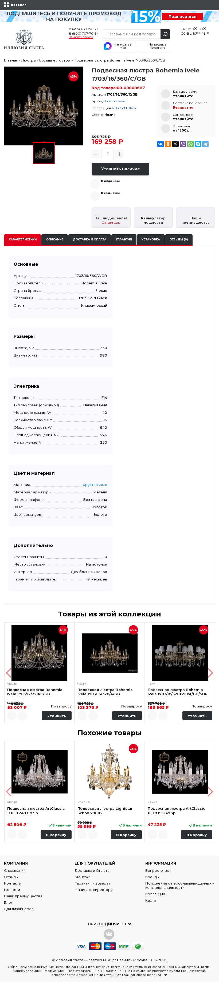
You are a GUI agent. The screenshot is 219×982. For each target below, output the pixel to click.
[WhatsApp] (190, 144)
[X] (175, 144)
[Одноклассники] (168, 144)
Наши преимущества (23, 896)
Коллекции (155, 894)
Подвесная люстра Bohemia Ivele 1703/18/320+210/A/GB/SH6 (177, 692)
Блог (8, 902)
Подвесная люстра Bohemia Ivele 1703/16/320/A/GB (105, 692)
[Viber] (183, 144)
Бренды (152, 877)
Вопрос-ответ (158, 870)
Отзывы (11, 877)
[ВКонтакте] (160, 144)
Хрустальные (95, 484)
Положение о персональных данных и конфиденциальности (179, 885)
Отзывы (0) (179, 239)
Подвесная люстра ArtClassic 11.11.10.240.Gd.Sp (36, 810)
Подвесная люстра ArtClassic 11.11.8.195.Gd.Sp (176, 810)
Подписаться (182, 16)
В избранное (110, 180)
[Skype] (198, 144)
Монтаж (82, 877)
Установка (151, 239)
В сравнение (110, 192)
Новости (12, 889)
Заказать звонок (81, 37)
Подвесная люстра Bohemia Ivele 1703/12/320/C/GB (34, 692)
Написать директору (93, 889)
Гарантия (124, 239)
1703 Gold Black (124, 108)
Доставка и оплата (89, 239)
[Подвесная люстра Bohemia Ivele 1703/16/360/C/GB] (43, 106)
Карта (150, 900)
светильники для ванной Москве (118, 960)
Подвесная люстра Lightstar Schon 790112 (105, 810)
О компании (15, 870)
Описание (54, 239)
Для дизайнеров (19, 909)
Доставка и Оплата (92, 870)
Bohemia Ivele (114, 101)
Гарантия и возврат (92, 883)
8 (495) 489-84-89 (83, 29)
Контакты (12, 883)
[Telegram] (205, 144)
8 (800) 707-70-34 (84, 33)
